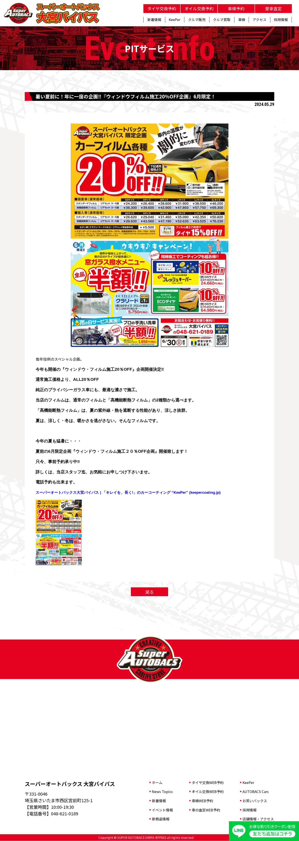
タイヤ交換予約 (161, 8)
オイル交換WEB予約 (208, 791)
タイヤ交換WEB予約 (208, 782)
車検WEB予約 (202, 800)
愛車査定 (273, 8)
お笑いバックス (255, 800)
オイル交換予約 (199, 8)
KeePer (248, 782)
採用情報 (250, 809)
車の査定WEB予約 (206, 809)
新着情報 (159, 800)
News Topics (162, 791)
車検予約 (236, 8)
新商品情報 (160, 818)
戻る (149, 592)
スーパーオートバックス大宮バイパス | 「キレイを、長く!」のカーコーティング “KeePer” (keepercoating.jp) (128, 492)
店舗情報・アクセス (258, 818)
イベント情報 (162, 809)
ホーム (157, 782)
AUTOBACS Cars (256, 791)
